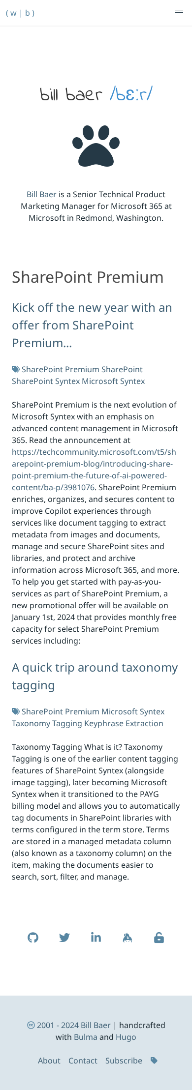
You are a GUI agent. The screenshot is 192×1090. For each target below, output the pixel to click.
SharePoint (122, 369)
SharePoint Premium (60, 369)
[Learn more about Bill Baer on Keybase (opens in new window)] (127, 942)
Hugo (126, 1036)
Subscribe (123, 1060)
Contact (82, 1060)
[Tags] (155, 1060)
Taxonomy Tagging (47, 723)
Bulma (85, 1036)
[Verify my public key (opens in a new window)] (159, 942)
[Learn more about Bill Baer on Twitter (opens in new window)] (64, 942)
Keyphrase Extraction (123, 723)
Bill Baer (42, 194)
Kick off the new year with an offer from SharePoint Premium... (92, 325)
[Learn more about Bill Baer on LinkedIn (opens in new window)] (96, 942)
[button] (179, 13)
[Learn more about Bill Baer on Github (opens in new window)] (33, 942)
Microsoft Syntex (113, 381)
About (49, 1060)
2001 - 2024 (58, 1025)
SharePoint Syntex (46, 381)
